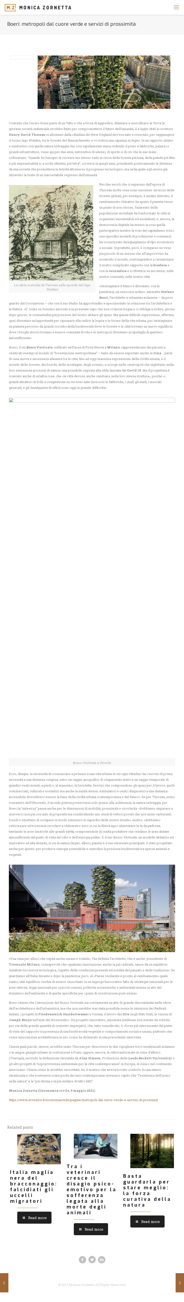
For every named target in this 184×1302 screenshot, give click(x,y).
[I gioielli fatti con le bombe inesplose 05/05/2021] (4, 1282)
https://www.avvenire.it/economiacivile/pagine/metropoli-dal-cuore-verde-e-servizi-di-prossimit (83, 1100)
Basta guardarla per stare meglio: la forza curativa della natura (147, 1190)
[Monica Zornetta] (38, 7)
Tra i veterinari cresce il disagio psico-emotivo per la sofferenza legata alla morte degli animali (92, 1189)
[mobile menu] (176, 7)
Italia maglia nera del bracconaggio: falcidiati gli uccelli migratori (34, 1186)
